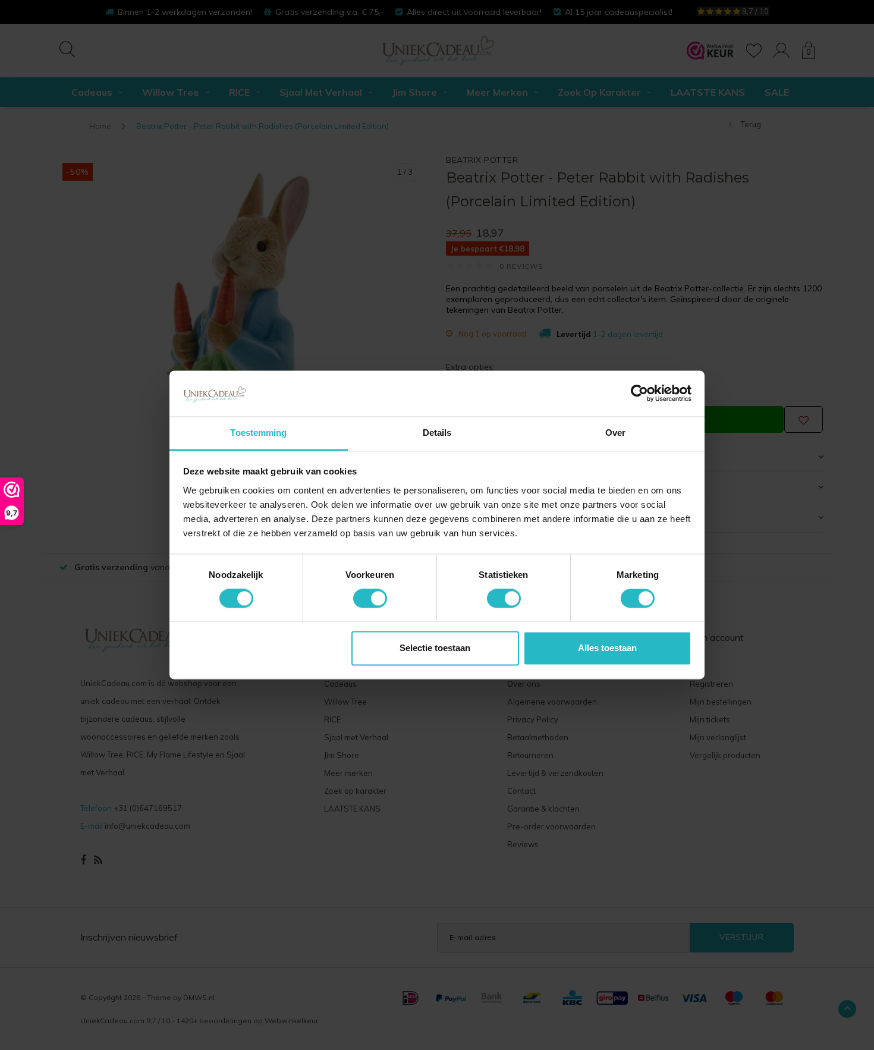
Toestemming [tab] (258, 432)
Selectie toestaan (435, 648)
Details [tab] (437, 432)
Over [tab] (615, 432)
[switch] (370, 598)
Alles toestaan (607, 648)
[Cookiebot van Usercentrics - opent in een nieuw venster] (639, 394)
